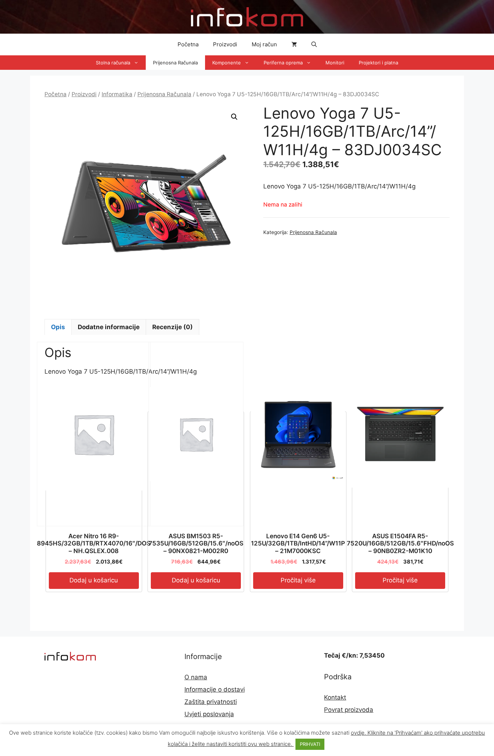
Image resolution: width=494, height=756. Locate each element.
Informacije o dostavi (214, 689)
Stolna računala (113, 62)
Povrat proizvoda (348, 709)
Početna (188, 44)
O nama (195, 677)
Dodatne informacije (109, 327)
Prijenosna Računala (175, 62)
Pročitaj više (298, 580)
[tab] (58, 327)
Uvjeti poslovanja (209, 714)
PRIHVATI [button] (310, 744)
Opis (58, 327)
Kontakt (335, 697)
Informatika (117, 94)
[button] (314, 44)
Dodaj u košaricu (93, 580)
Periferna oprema (283, 62)
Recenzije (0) (172, 327)
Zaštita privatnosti (210, 701)
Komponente (226, 62)
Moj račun (264, 44)
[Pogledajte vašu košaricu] (294, 44)
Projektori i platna (378, 62)
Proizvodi (225, 44)
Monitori (334, 62)
